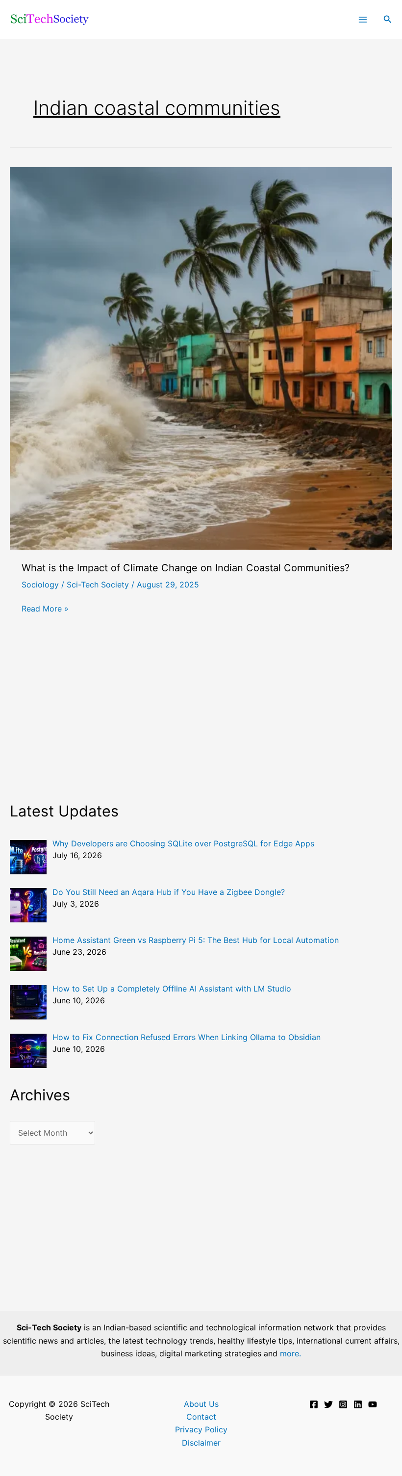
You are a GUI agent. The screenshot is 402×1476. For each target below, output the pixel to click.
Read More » (45, 609)
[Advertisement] (201, 721)
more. (290, 1353)
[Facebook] (313, 1404)
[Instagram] (343, 1404)
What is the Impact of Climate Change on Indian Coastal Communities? (186, 568)
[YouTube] (372, 1404)
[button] (387, 19)
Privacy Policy (201, 1429)
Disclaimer (201, 1443)
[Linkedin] (357, 1404)
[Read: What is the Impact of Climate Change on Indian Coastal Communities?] (201, 357)
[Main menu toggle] (363, 19)
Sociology (40, 584)
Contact (201, 1417)
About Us (201, 1404)
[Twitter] (328, 1404)
